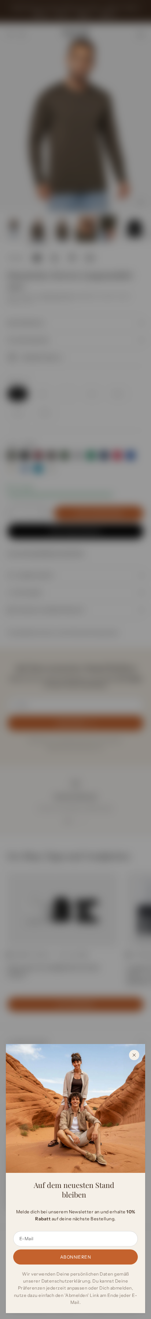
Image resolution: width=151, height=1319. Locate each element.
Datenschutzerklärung (66, 1281)
